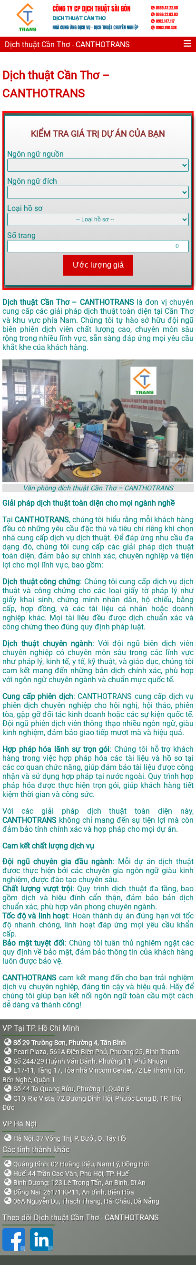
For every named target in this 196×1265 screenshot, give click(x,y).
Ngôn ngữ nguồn (35, 154)
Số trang (21, 235)
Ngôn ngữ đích (32, 181)
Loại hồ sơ (24, 208)
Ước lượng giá (98, 265)
